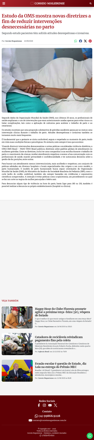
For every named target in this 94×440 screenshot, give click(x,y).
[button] (4, 3)
